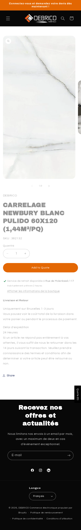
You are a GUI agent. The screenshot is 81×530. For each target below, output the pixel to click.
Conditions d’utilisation (60, 519)
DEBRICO (23, 508)
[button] (8, 18)
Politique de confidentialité (27, 519)
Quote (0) (77, 394)
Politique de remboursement (46, 513)
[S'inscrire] (69, 455)
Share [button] (11, 375)
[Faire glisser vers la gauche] (32, 186)
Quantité (8, 246)
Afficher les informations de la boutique (33, 291)
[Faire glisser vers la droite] (49, 186)
